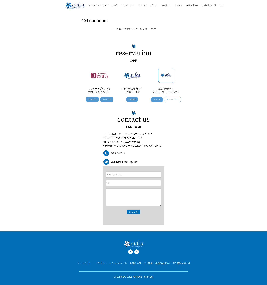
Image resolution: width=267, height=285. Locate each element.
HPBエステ (107, 99)
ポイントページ (172, 99)
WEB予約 (132, 99)
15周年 (115, 5)
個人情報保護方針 (209, 5)
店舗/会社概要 (192, 5)
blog (222, 5)
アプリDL (157, 99)
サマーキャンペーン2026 (98, 5)
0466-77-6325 (118, 153)
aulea (129, 276)
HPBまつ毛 (92, 99)
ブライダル (142, 5)
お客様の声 (166, 5)
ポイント (154, 5)
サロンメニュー (128, 5)
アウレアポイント (118, 263)
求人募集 (178, 5)
